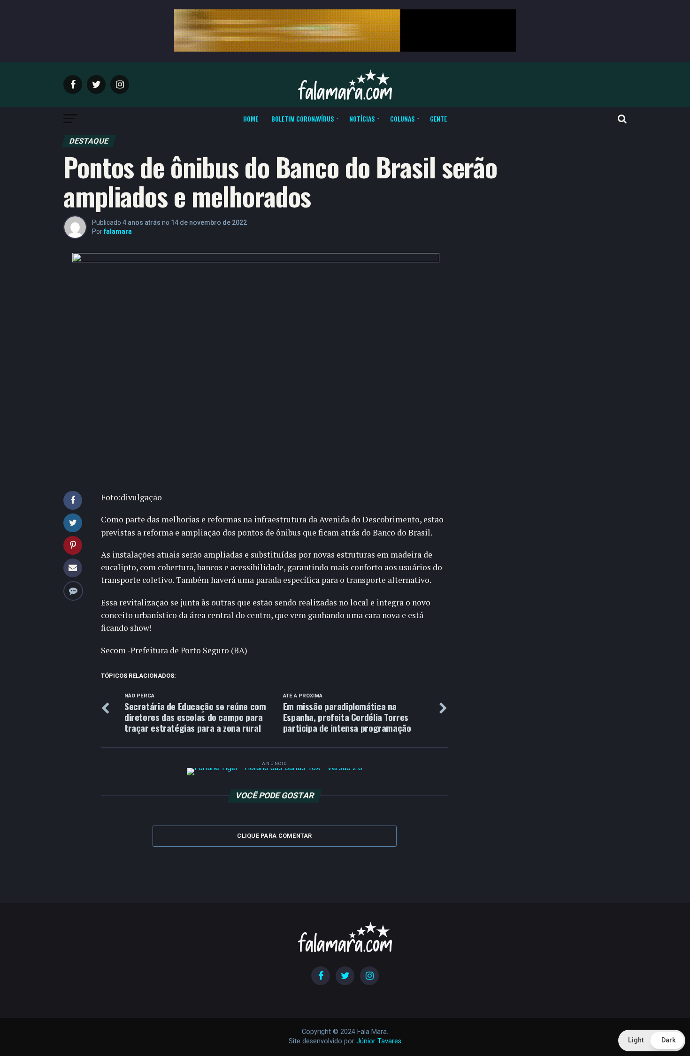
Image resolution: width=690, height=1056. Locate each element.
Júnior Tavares (378, 1041)
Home (250, 118)
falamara (118, 231)
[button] (651, 1040)
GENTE (438, 118)
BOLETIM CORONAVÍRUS (302, 118)
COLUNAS (402, 118)
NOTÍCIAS (362, 118)
